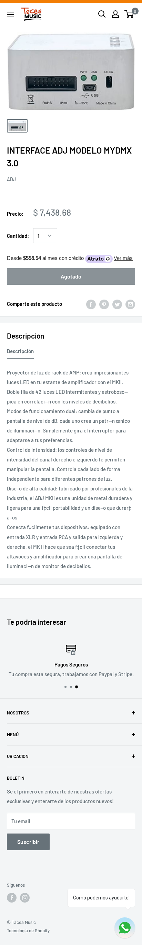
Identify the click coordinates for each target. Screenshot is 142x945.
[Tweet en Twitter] (117, 304)
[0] (129, 14)
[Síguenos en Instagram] (25, 898)
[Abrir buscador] (102, 14)
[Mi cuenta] (115, 14)
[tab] (20, 352)
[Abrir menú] (10, 14)
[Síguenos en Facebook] (12, 898)
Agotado (71, 276)
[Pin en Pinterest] (104, 304)
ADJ (11, 179)
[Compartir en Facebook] (91, 304)
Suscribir (28, 841)
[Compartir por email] (130, 304)
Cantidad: (18, 236)
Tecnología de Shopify (28, 930)
